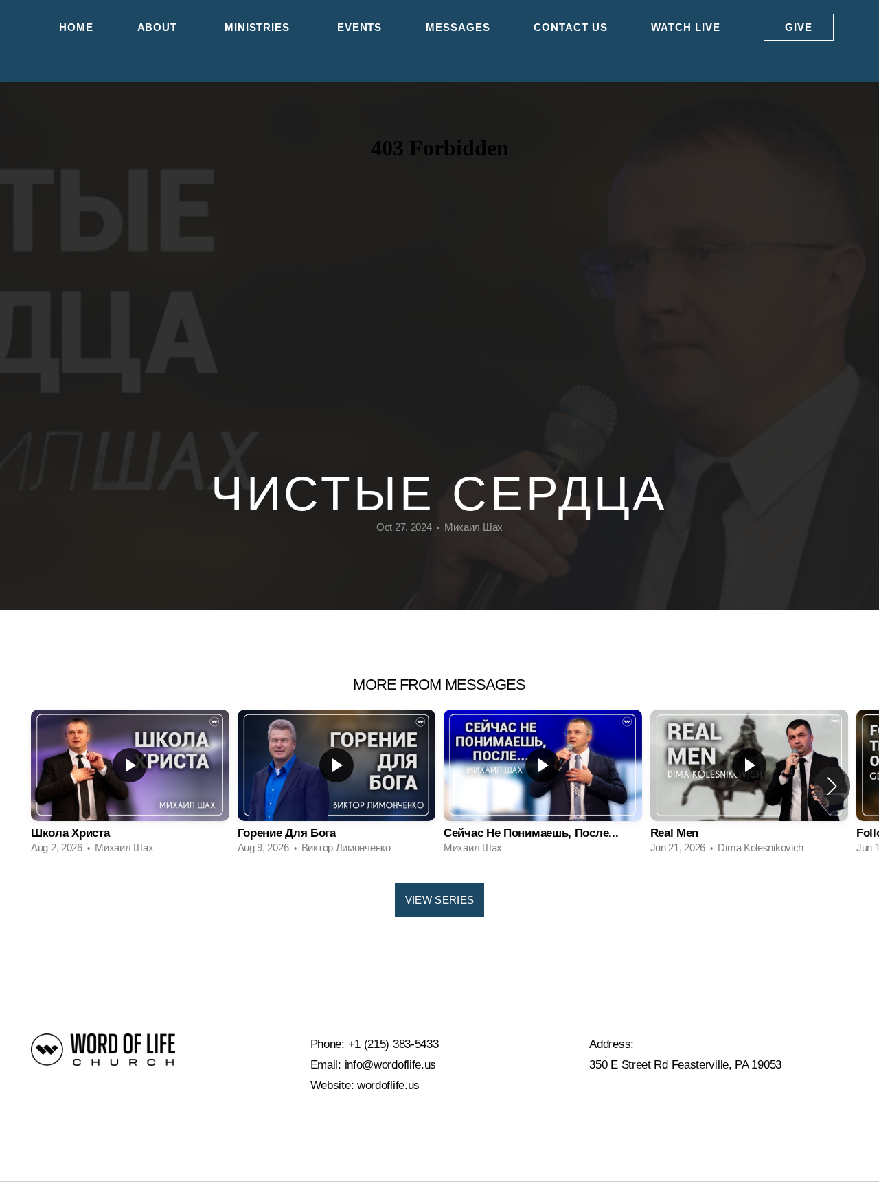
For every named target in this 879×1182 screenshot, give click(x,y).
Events (359, 27)
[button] (832, 786)
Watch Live (685, 27)
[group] (130, 786)
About (159, 27)
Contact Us (570, 27)
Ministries (259, 27)
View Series (439, 900)
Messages (458, 27)
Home (76, 27)
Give (798, 27)
